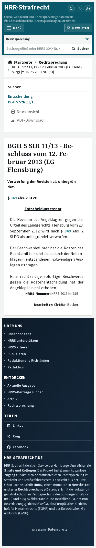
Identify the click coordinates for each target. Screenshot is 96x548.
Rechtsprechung (53, 62)
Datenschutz (58, 529)
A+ (88, 8)
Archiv (12, 399)
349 (13, 198)
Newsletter (81, 484)
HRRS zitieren (18, 347)
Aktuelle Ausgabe (21, 385)
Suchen (15, 87)
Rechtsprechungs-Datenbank (40, 489)
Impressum (37, 529)
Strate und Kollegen (20, 470)
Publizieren (16, 354)
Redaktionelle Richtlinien (28, 360)
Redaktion (15, 367)
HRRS (38, 484)
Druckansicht (27, 112)
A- (80, 8)
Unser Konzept (19, 334)
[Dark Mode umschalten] (71, 8)
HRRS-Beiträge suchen (25, 392)
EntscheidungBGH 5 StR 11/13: (22, 99)
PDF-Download (29, 120)
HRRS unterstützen (22, 340)
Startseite (22, 62)
